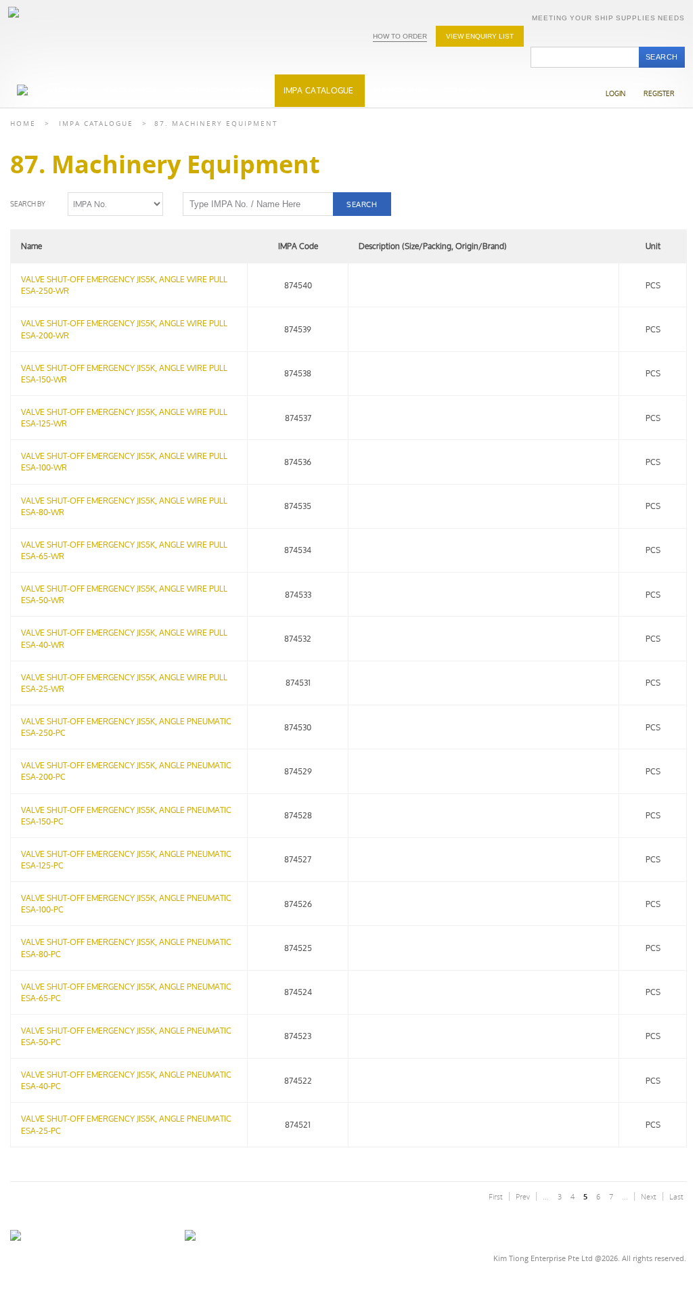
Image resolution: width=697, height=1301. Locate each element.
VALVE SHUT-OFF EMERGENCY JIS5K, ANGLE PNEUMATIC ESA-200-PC (126, 771)
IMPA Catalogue (319, 90)
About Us (67, 90)
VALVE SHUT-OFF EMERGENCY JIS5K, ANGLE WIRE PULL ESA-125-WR (124, 417)
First (496, 1196)
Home (23, 123)
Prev (523, 1196)
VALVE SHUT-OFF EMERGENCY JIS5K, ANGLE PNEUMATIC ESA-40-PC (126, 1080)
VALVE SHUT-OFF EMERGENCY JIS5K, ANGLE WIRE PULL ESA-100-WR (124, 461)
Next (648, 1196)
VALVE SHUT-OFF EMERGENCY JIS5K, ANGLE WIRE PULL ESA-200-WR (124, 329)
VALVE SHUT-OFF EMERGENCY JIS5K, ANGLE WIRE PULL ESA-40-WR (124, 638)
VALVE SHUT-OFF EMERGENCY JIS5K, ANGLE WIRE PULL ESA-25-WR (124, 683)
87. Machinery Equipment (216, 123)
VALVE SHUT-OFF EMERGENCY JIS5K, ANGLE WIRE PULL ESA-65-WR (124, 550)
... (546, 1196)
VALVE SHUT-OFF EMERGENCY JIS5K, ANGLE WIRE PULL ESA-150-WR (124, 373)
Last (676, 1196)
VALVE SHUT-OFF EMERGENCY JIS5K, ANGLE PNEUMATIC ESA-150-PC (126, 815)
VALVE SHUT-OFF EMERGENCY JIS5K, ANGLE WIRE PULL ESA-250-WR (124, 285)
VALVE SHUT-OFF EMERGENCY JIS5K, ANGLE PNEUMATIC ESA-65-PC (126, 992)
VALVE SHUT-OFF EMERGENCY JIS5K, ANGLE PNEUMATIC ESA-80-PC (126, 947)
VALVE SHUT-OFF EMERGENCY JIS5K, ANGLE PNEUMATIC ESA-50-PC (126, 1036)
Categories (131, 90)
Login (615, 94)
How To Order (400, 36)
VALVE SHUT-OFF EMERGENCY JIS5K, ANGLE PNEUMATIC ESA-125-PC (126, 859)
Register (659, 94)
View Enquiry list (480, 36)
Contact (465, 90)
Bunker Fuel (400, 90)
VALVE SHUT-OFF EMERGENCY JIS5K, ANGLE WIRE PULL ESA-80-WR (124, 506)
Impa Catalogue (96, 123)
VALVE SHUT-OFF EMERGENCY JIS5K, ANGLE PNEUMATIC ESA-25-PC (126, 1124)
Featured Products (220, 90)
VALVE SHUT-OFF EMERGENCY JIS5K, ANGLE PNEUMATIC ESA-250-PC (126, 727)
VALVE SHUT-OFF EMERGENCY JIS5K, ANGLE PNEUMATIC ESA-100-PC (126, 903)
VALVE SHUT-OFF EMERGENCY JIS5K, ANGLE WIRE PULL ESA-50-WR (124, 594)
